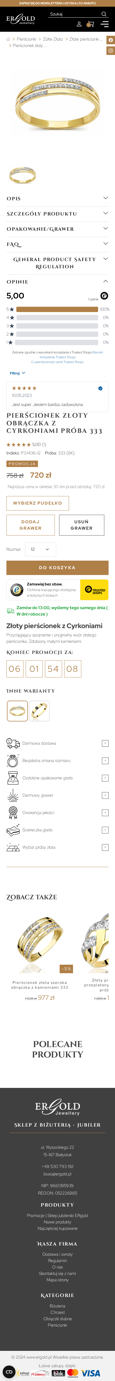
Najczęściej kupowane (58, 1228)
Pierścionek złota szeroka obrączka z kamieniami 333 (39, 985)
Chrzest (58, 1312)
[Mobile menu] (105, 24)
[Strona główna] (8, 39)
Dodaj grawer (31, 525)
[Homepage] (20, 19)
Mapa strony (58, 1280)
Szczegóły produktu (42, 214)
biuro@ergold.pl (57, 1174)
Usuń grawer (82, 525)
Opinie (17, 282)
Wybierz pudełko (37, 503)
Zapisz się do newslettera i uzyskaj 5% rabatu (57, 3)
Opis (14, 198)
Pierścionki (57, 1325)
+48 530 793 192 (57, 1166)
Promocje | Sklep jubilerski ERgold (57, 1215)
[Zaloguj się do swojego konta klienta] (79, 24)
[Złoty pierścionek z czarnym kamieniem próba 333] (39, 711)
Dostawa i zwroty (58, 1254)
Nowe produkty (57, 1222)
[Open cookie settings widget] (9, 1372)
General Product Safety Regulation (54, 263)
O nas (57, 1267)
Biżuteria (57, 1306)
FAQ (13, 244)
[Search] (104, 14)
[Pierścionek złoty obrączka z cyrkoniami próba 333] (17, 711)
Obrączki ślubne (57, 1319)
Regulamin (57, 1260)
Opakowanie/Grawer (40, 229)
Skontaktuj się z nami (57, 1273)
